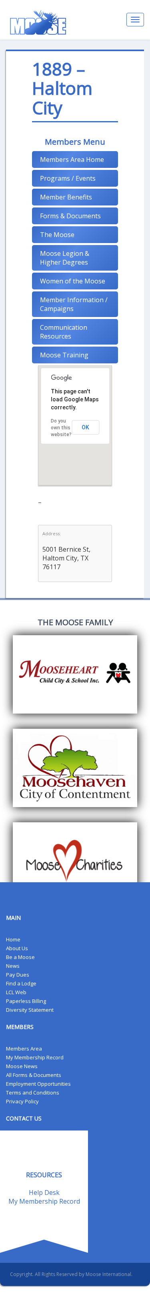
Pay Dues (17, 974)
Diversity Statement (30, 1009)
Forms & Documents (70, 215)
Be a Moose (20, 957)
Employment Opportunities (38, 1083)
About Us (17, 948)
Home (13, 939)
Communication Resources (63, 332)
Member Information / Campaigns (74, 304)
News (13, 965)
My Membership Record (35, 1057)
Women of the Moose (72, 281)
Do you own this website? (61, 427)
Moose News (22, 1066)
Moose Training (64, 355)
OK (85, 427)
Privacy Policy (22, 1101)
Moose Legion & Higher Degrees (64, 258)
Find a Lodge (21, 983)
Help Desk (44, 1192)
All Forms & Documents (33, 1075)
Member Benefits (66, 197)
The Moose (57, 234)
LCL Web (16, 992)
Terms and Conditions (32, 1092)
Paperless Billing (26, 1001)
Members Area (24, 1048)
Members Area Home (72, 159)
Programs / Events (68, 178)
